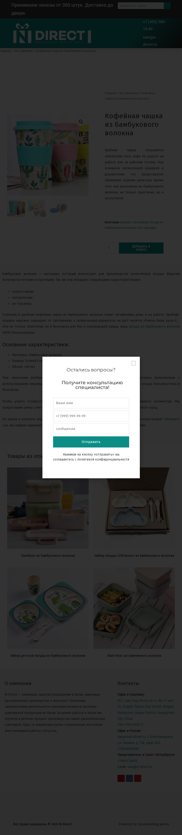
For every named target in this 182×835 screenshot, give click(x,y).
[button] (133, 363)
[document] (91, 417)
